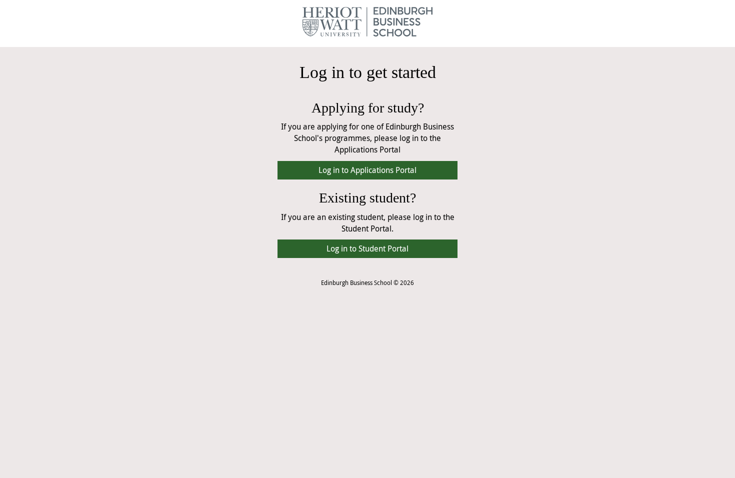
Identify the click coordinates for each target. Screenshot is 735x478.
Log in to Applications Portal (367, 170)
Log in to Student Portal (367, 248)
